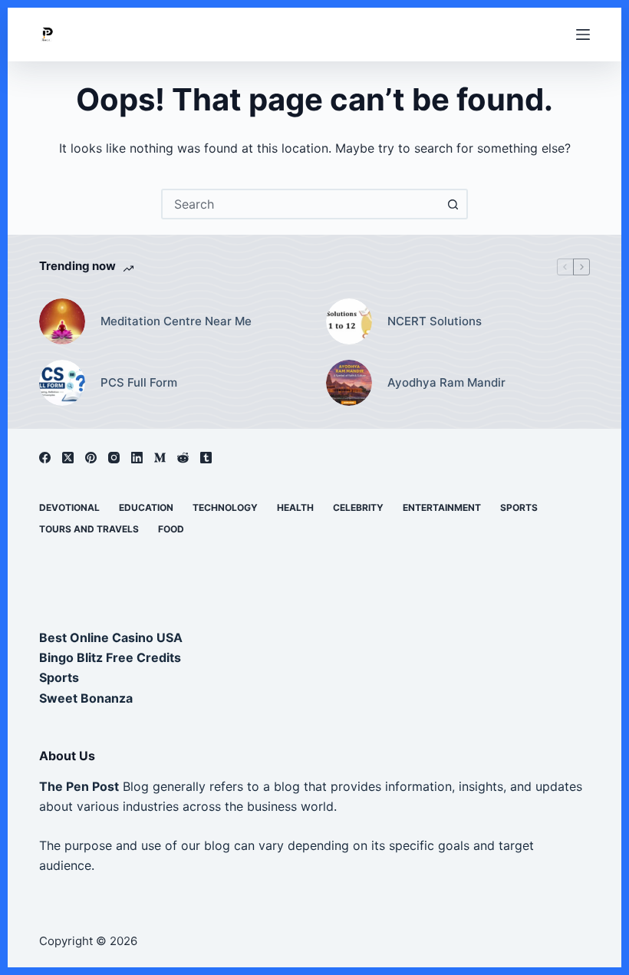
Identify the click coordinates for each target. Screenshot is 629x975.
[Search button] (452, 204)
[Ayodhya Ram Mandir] (349, 383)
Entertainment (442, 507)
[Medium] (160, 457)
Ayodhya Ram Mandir (446, 382)
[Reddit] (183, 457)
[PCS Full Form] (62, 383)
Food (171, 529)
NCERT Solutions (434, 321)
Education (146, 507)
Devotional (69, 507)
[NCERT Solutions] (349, 321)
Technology (225, 507)
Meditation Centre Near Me (176, 321)
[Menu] (583, 34)
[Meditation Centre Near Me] (62, 321)
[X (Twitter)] (68, 457)
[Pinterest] (91, 457)
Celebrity (358, 507)
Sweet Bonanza (86, 698)
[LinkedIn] (137, 457)
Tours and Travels (89, 529)
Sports (519, 507)
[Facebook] (45, 457)
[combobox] (301, 204)
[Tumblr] (206, 457)
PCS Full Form (138, 382)
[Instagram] (114, 457)
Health (295, 507)
